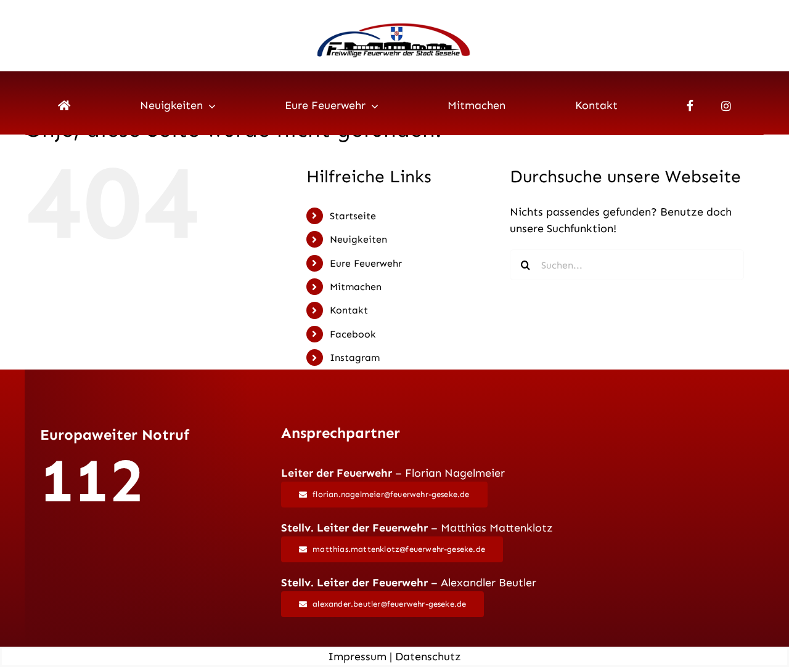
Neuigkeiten (358, 239)
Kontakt (349, 310)
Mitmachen (356, 287)
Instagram (355, 357)
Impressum (357, 656)
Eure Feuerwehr (366, 263)
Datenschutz (428, 656)
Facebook (353, 334)
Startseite (353, 216)
